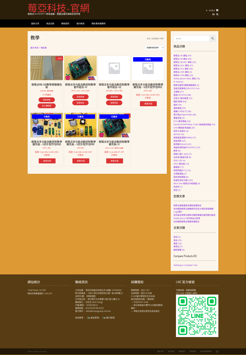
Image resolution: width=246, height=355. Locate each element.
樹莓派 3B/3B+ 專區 (183, 62)
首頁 (148, 38)
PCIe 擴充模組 (180, 121)
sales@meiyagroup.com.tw (98, 311)
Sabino (37, 351)
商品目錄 (50, 23)
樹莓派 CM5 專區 (181, 72)
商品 (176, 240)
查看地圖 (91, 296)
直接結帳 (46, 99)
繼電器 (177, 167)
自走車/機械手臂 (181, 157)
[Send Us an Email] (213, 14)
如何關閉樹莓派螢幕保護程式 (186, 221)
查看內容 (148, 103)
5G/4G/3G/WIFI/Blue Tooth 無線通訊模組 (192, 124)
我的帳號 (80, 23)
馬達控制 (178, 140)
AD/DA (177, 134)
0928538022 (92, 305)
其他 (176, 190)
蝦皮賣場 (95, 317)
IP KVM (177, 81)
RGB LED (178, 160)
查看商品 (80, 102)
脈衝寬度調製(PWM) (183, 137)
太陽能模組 (179, 173)
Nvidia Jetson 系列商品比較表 (187, 218)
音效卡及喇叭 (179, 131)
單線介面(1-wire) (181, 154)
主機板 (177, 91)
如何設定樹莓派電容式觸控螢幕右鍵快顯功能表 (194, 215)
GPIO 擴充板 (179, 163)
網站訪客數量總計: (36, 293)
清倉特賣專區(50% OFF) (184, 88)
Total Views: (33, 290)
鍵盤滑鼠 (178, 117)
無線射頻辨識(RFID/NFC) (185, 147)
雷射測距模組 (179, 177)
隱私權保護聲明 (98, 23)
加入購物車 (46, 105)
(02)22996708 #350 (95, 308)
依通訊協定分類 (180, 180)
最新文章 (35, 23)
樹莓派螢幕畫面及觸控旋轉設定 (187, 205)
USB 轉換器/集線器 (182, 127)
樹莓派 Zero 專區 (181, 65)
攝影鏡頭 (178, 108)
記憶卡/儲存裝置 (181, 98)
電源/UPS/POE (180, 95)
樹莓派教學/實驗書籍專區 (185, 85)
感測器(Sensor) (180, 144)
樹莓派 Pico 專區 (181, 68)
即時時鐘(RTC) (180, 170)
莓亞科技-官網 (59, 7)
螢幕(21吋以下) (180, 111)
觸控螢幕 (178, 249)
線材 (176, 104)
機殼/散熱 (178, 101)
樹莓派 (177, 246)
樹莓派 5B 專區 (180, 55)
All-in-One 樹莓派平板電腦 (185, 183)
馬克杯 (177, 186)
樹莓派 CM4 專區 (181, 75)
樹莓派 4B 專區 (180, 58)
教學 (176, 150)
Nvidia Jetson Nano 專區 (185, 78)
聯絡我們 (65, 23)
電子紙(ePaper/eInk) (183, 114)
